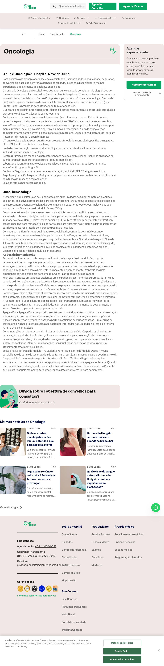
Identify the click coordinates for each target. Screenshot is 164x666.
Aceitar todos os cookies (122, 659)
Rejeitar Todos (122, 651)
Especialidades (57, 34)
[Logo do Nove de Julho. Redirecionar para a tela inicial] (30, 6)
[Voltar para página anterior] (23, 34)
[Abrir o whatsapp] (155, 507)
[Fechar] (158, 650)
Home (41, 34)
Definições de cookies (122, 643)
